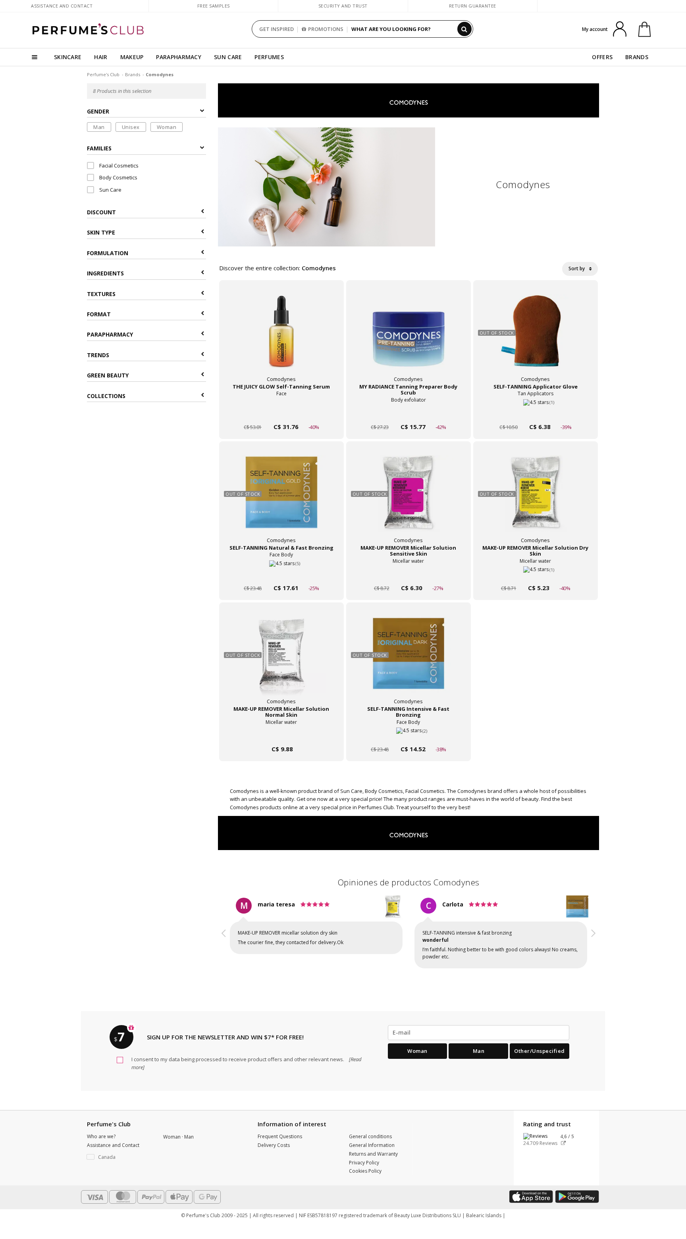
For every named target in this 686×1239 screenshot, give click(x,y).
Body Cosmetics (117, 177)
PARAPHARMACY (178, 57)
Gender (98, 111)
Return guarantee (472, 6)
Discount (101, 212)
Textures (101, 294)
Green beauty (108, 375)
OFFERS (602, 57)
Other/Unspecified (539, 1050)
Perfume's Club (103, 74)
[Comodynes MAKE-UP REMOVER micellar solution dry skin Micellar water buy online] (535, 573)
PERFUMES (268, 57)
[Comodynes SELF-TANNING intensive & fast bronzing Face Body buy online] (408, 734)
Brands (132, 74)
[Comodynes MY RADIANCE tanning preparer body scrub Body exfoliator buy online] (408, 412)
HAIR (100, 57)
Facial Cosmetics (118, 165)
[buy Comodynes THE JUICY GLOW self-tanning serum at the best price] (281, 339)
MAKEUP (132, 57)
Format (99, 314)
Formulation (107, 253)
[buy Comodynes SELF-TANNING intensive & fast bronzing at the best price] (408, 661)
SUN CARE (228, 57)
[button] (224, 934)
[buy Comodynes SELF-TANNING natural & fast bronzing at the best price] (281, 500)
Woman (167, 127)
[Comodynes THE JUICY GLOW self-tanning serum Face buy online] (281, 412)
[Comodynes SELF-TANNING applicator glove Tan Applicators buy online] (535, 412)
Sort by (577, 268)
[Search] (464, 29)
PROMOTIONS (325, 29)
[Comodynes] (408, 100)
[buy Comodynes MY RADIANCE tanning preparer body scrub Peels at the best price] (408, 339)
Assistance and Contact (61, 6)
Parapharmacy (110, 334)
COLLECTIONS (106, 396)
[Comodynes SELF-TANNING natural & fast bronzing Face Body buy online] (281, 573)
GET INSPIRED (276, 29)
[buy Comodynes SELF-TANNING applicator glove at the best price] (535, 339)
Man (99, 127)
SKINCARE (67, 57)
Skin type (101, 232)
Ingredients (105, 273)
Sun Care (109, 189)
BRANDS (636, 57)
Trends (98, 355)
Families (99, 148)
